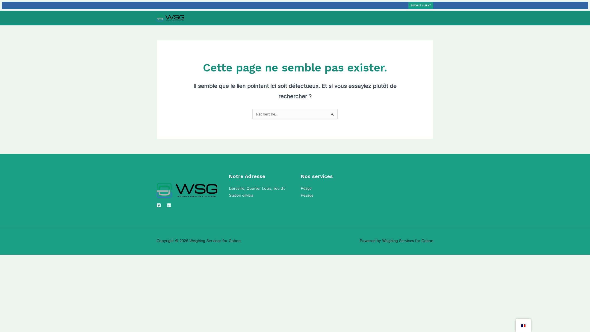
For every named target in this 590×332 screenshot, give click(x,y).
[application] (306, 18)
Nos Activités (292, 18)
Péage (306, 188)
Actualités (324, 18)
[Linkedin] (169, 205)
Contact (347, 18)
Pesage (307, 195)
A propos (265, 18)
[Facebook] (159, 205)
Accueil (242, 18)
